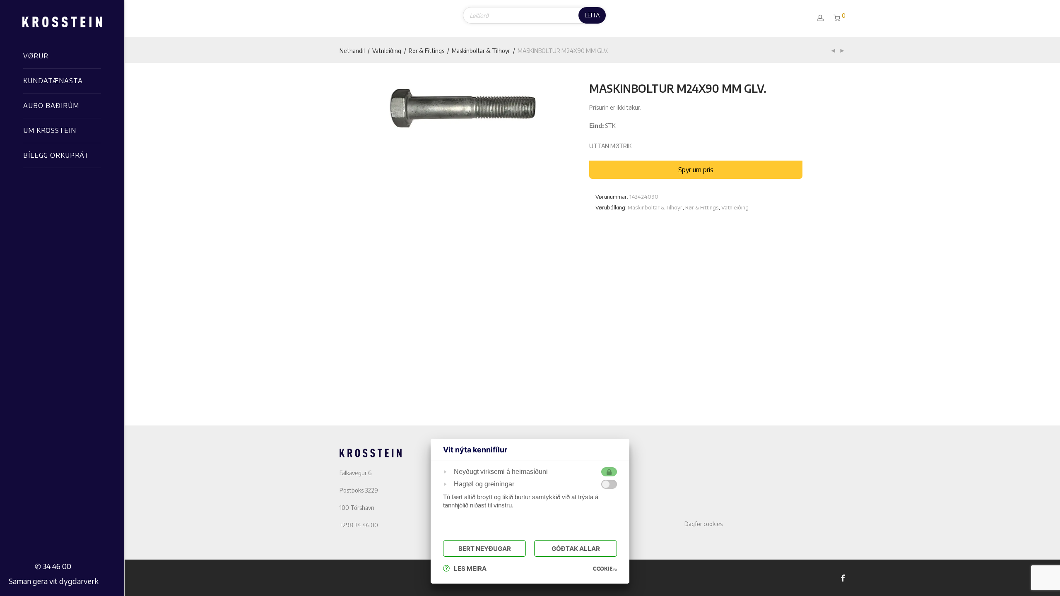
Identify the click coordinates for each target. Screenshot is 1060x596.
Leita (592, 15)
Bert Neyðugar (484, 549)
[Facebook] (843, 577)
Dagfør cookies (703, 523)
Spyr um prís (695, 170)
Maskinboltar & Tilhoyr (481, 50)
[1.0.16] (605, 568)
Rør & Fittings (426, 50)
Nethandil (352, 50)
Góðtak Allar (576, 549)
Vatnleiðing (386, 50)
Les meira (470, 568)
